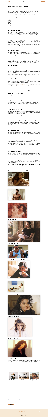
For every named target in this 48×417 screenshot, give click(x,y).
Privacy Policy (23, 411)
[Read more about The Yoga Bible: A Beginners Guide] (13, 375)
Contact (31, 1)
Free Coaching (21, 1)
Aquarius (10, 88)
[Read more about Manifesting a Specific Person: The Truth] (34, 375)
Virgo (20, 84)
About (17, 1)
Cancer (18, 84)
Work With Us (27, 1)
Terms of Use (27, 411)
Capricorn (23, 84)
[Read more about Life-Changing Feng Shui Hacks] (24, 375)
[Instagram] (39, 411)
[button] (43, 1)
